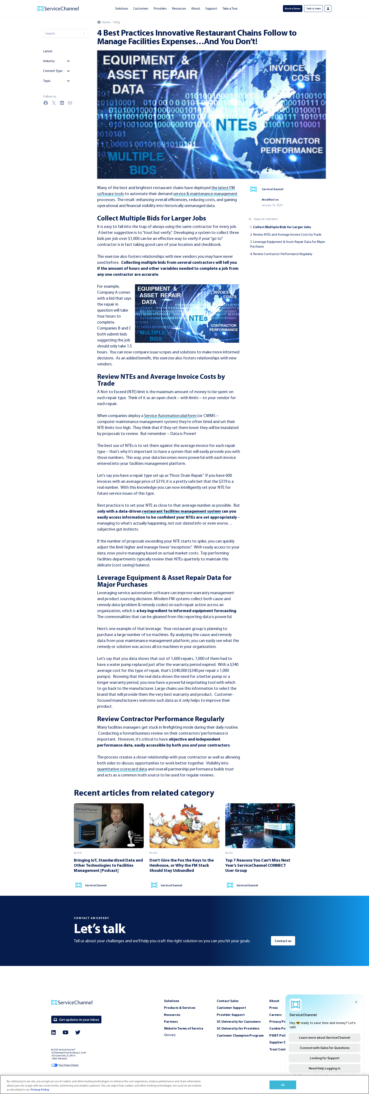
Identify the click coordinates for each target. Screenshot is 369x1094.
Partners (171, 1021)
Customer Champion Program (240, 1035)
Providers (160, 8)
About (195, 8)
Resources (179, 8)
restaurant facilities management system (181, 511)
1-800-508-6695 (59, 1058)
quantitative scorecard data (122, 769)
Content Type (52, 71)
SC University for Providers (238, 1028)
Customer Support (231, 1007)
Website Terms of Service (183, 1028)
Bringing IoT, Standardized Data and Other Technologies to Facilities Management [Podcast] (108, 865)
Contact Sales (228, 1001)
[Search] (84, 33)
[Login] (328, 8)
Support (211, 8)
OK (283, 1084)
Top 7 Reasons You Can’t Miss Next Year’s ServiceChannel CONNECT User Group (257, 865)
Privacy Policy (40, 1089)
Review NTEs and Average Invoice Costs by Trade (287, 234)
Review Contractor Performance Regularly (282, 254)
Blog (117, 22)
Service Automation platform (170, 415)
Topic (47, 81)
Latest (48, 51)
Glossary (170, 1035)
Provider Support (231, 1014)
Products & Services (179, 1007)
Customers (140, 8)
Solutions (121, 8)
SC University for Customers (239, 1021)
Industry (49, 61)
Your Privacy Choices (69, 1065)
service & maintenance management (205, 193)
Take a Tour (230, 8)
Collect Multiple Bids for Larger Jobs (282, 227)
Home (105, 22)
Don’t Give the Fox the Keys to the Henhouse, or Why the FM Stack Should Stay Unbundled (181, 865)
